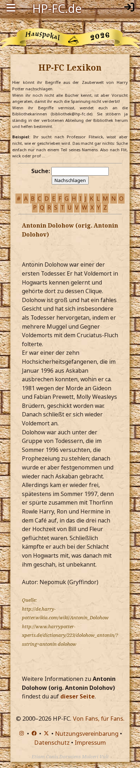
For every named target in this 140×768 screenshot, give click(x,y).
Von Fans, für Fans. (99, 718)
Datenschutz (52, 742)
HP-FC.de (57, 7)
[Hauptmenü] (11, 7)
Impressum (90, 742)
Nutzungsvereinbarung (86, 733)
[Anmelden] (129, 7)
